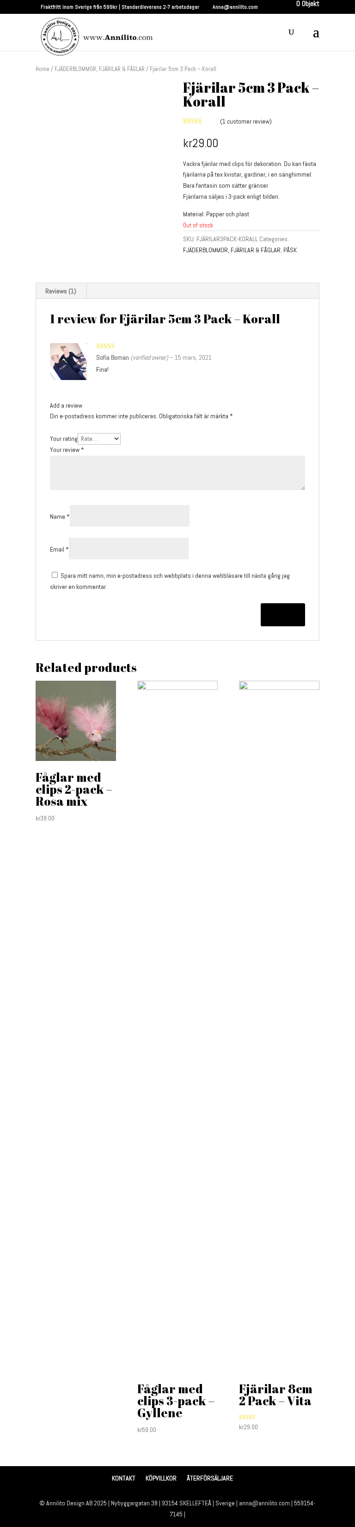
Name (60, 516)
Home (42, 69)
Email (59, 549)
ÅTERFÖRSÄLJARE (210, 1478)
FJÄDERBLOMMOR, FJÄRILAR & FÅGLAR (100, 69)
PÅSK (290, 250)
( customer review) (246, 121)
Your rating (64, 438)
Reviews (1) (60, 291)
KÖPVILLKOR (161, 1478)
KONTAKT (123, 1478)
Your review (67, 450)
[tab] (61, 291)
